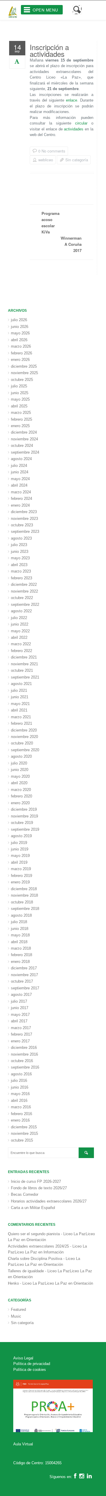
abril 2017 (19, 1021)
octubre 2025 (22, 379)
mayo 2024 (20, 479)
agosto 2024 (21, 459)
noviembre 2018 (24, 895)
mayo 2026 (20, 333)
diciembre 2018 (24, 889)
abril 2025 (19, 406)
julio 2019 (19, 842)
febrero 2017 (21, 1034)
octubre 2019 (22, 822)
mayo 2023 (20, 558)
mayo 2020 (20, 776)
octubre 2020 (22, 743)
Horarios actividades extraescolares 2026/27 (49, 1201)
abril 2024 (19, 485)
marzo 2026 (21, 346)
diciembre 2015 (24, 1127)
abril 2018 (19, 942)
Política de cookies (29, 1369)
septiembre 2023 (25, 531)
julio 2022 (19, 618)
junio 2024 (19, 472)
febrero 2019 (21, 875)
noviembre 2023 (24, 518)
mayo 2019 (20, 855)
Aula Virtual (23, 1444)
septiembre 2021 (25, 677)
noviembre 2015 (24, 1133)
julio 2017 (19, 1001)
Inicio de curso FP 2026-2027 (36, 1181)
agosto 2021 (21, 683)
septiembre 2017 (25, 988)
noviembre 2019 (24, 816)
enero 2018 (20, 961)
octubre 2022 (22, 598)
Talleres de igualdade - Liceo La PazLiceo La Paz (50, 1271)
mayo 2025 (20, 399)
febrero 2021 (21, 723)
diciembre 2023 (24, 512)
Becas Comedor (24, 1194)
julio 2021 (19, 690)
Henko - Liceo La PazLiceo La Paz (37, 1283)
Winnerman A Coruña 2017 (71, 244)
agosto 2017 (21, 994)
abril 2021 (19, 710)
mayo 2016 (20, 1094)
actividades (73, 129)
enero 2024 (20, 505)
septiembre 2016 (25, 1067)
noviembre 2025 (24, 373)
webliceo (45, 159)
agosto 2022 (21, 611)
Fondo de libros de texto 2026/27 (39, 1188)
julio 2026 (19, 320)
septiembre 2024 (25, 452)
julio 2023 (19, 545)
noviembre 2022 (24, 591)
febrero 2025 (21, 419)
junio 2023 (19, 551)
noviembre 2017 (24, 975)
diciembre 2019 (24, 809)
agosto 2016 (21, 1074)
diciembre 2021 (24, 657)
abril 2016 (19, 1100)
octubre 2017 (22, 981)
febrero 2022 (21, 651)
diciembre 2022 (24, 584)
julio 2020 (19, 763)
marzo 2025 (21, 412)
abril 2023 (19, 565)
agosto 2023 (21, 538)
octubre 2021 (22, 670)
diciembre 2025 (24, 366)
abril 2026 (19, 340)
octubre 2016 (22, 1061)
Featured (18, 1309)
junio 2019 (19, 849)
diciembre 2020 (24, 730)
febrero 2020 (21, 796)
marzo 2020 (21, 789)
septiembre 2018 (25, 908)
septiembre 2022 (25, 604)
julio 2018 (19, 922)
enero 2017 (20, 1041)
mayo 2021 (20, 703)
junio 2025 (19, 393)
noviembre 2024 (24, 439)
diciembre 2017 (24, 968)
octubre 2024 (22, 445)
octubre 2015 (22, 1140)
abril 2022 (19, 637)
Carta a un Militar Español (33, 1207)
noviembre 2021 (24, 664)
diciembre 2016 (24, 1047)
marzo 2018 (21, 948)
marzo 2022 (21, 644)
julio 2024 (19, 465)
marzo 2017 (21, 1028)
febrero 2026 (21, 353)
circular (81, 123)
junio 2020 (19, 769)
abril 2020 (19, 783)
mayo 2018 (20, 935)
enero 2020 (20, 803)
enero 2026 (20, 359)
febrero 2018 (21, 955)
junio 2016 (19, 1087)
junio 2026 (19, 326)
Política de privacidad (31, 1363)
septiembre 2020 (25, 750)
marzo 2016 (21, 1107)
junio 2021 (19, 697)
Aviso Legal (23, 1358)
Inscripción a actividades (49, 50)
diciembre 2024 (24, 432)
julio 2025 (19, 386)
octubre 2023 (22, 525)
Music (16, 1316)
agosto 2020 (21, 756)
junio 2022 (19, 624)
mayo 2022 (20, 631)
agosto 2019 (21, 836)
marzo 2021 (21, 717)
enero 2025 (20, 426)
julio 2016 (19, 1080)
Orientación (36, 1240)
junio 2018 (19, 928)
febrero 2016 (21, 1114)
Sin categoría (76, 159)
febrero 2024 (21, 498)
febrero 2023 (21, 578)
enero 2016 (20, 1120)
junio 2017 (19, 1008)
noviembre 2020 (24, 736)
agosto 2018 (21, 915)
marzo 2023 (21, 571)
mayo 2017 (20, 1014)
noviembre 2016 (24, 1054)
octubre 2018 (22, 902)
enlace (71, 100)
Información (54, 1252)
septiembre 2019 (25, 829)
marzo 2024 (21, 492)
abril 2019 (19, 862)
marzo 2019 (21, 869)
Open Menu (45, 10)
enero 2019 (20, 882)
